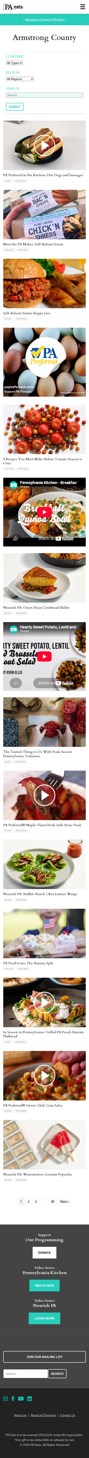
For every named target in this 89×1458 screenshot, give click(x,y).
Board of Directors (43, 1415)
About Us (20, 1415)
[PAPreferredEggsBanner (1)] (44, 395)
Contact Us (67, 1415)
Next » (64, 1201)
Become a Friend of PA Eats (44, 19)
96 (52, 1201)
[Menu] (83, 7)
